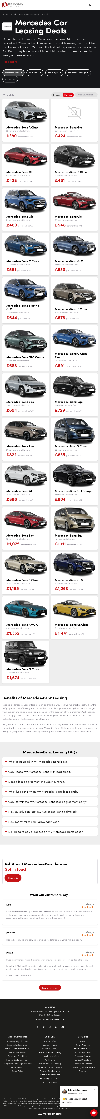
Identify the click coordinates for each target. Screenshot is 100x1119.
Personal (57, 94)
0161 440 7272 (62, 1011)
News (82, 1041)
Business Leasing (49, 1045)
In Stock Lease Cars (50, 1056)
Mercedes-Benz (12, 72)
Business (68, 94)
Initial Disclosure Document (17, 1048)
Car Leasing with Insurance (83, 1067)
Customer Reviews (83, 1056)
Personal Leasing (50, 1048)
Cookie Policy (17, 1071)
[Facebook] (37, 1027)
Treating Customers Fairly (17, 1059)
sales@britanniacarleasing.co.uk (50, 1019)
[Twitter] (43, 1027)
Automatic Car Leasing (50, 1074)
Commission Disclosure (17, 1045)
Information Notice (17, 1052)
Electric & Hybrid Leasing (50, 1052)
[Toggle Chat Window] (94, 1113)
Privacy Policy (17, 1067)
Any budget (53, 72)
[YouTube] (63, 1027)
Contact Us (13, 877)
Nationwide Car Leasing (50, 1063)
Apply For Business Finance (50, 1067)
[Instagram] (50, 1027)
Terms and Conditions (17, 1056)
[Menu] (95, 4)
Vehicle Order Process (82, 1048)
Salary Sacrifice (83, 1045)
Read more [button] (9, 61)
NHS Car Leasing (49, 1082)
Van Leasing (50, 1059)
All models (33, 72)
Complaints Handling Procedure (17, 1063)
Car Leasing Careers (83, 1063)
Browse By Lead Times (50, 1078)
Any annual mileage (77, 72)
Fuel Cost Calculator (82, 1059)
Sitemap (82, 1071)
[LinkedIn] (56, 1027)
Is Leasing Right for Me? (17, 1041)
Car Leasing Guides (82, 1052)
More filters (10, 79)
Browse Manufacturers (50, 1071)
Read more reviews (50, 987)
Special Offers (50, 1041)
